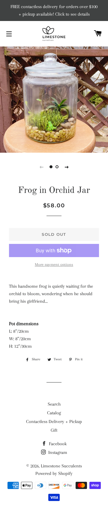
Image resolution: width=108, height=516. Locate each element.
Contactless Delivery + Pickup (54, 421)
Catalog (54, 413)
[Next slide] (66, 166)
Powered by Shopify (54, 473)
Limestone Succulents (61, 466)
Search (54, 404)
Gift (54, 430)
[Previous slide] (41, 166)
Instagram (57, 452)
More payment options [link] (54, 264)
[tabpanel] (54, 99)
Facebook (57, 443)
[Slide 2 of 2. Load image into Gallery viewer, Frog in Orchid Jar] (57, 167)
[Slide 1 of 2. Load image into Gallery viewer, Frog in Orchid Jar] (51, 167)
